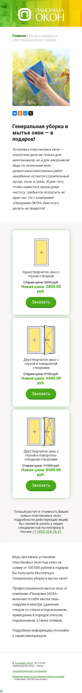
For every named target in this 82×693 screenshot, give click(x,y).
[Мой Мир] (25, 113)
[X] (30, 113)
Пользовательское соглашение (29, 671)
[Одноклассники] (20, 113)
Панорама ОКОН (24, 663)
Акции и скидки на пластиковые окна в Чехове (34, 38)
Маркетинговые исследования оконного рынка (38, 676)
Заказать (41, 302)
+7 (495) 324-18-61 (46, 532)
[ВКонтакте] (14, 113)
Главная (19, 36)
